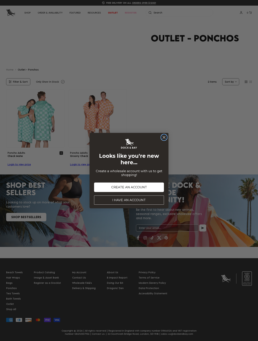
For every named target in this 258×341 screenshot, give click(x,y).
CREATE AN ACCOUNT (129, 187)
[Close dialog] (164, 137)
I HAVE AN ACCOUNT (129, 200)
